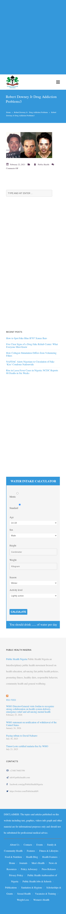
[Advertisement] (33, 35)
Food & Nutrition (13, 856)
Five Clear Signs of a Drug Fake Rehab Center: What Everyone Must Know (32, 345)
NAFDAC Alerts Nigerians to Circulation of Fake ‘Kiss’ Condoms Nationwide (30, 363)
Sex (11, 529)
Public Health (43, 164)
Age (12, 517)
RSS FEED (11, 699)
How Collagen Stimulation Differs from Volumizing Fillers (31, 354)
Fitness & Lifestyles (48, 850)
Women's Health (41, 899)
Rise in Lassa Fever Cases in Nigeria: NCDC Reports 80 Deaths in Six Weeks (32, 372)
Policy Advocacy (29, 869)
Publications (11, 887)
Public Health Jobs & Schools (37, 881)
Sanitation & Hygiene (31, 887)
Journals (23, 863)
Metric (13, 496)
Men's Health (38, 863)
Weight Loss (23, 899)
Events (39, 844)
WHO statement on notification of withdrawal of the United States (31, 723)
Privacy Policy (16, 875)
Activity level (16, 589)
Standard (14, 508)
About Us (14, 844)
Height (13, 545)
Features (31, 850)
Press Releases (49, 869)
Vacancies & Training (45, 893)
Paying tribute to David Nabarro (21, 735)
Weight (13, 559)
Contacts (28, 844)
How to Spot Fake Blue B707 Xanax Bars (26, 338)
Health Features (49, 856)
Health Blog (32, 856)
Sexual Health (24, 893)
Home (8, 112)
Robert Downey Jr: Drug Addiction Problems (31, 112)
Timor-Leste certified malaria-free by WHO (27, 746)
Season (13, 577)
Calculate (18, 611)
